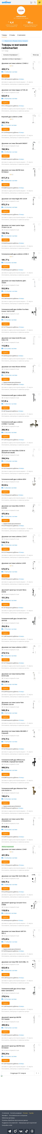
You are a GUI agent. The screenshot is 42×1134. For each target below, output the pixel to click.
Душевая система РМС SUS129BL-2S (15, 876)
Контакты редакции (16, 1113)
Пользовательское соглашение (18, 1115)
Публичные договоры (8, 1118)
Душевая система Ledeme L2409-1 (14, 647)
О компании (5, 1113)
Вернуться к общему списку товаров (16, 41)
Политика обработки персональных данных (15, 1120)
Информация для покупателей (28, 1123)
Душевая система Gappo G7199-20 (15, 90)
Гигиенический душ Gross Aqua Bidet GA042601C (13, 989)
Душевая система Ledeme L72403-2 (15, 63)
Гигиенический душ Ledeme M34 (14, 479)
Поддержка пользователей (10, 1123)
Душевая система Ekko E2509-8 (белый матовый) (13, 451)
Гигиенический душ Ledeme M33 (14, 395)
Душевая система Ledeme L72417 (14, 536)
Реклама (25, 1113)
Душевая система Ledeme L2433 (14, 563)
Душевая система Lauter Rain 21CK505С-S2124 (13, 703)
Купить (5, 76)
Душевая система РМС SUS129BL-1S (15, 962)
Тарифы (31, 1113)
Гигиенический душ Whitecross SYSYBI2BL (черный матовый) (13, 761)
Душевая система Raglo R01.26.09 (14, 199)
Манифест (5, 1115)
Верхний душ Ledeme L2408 (12, 117)
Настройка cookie (7, 1125)
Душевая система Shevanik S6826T (14, 143)
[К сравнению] (39, 62)
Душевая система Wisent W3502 (14, 367)
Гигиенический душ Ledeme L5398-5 (15, 254)
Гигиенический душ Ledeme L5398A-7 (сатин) (12, 423)
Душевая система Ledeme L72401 (14, 849)
